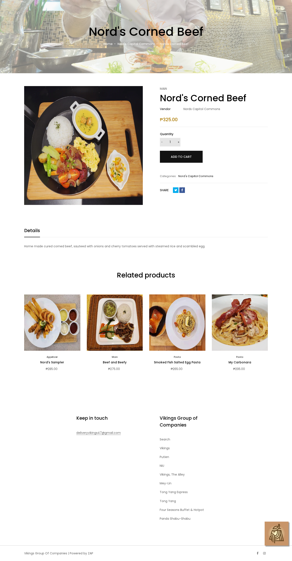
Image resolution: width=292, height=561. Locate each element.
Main (115, 357)
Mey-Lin (165, 483)
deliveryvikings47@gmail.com (98, 433)
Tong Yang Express (174, 492)
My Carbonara (240, 362)
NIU (162, 466)
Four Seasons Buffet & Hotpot (182, 510)
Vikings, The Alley (172, 474)
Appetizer (52, 357)
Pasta (177, 357)
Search (165, 439)
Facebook (182, 190)
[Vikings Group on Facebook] (257, 553)
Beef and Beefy (115, 362)
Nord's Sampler (52, 362)
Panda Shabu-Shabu (175, 518)
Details (32, 230)
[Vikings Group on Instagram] (264, 553)
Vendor (165, 109)
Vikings (165, 448)
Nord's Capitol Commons (195, 176)
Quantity (166, 134)
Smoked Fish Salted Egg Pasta (177, 362)
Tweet (175, 190)
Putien (164, 457)
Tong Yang (168, 501)
